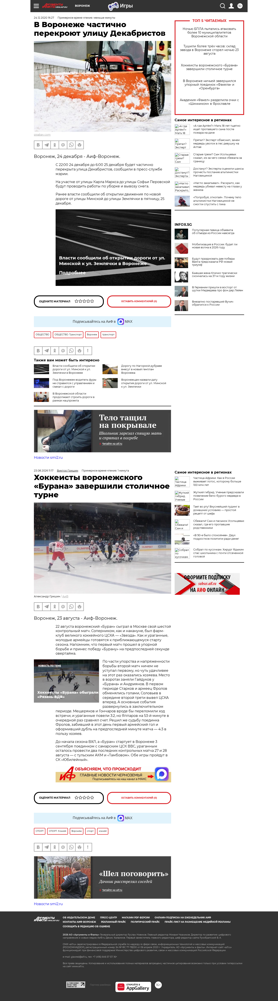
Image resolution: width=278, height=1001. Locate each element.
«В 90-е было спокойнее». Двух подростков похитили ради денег (216, 537)
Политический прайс (145, 922)
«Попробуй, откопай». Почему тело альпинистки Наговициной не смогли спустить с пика (217, 201)
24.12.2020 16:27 (44, 17)
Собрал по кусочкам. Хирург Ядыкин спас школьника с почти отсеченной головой (218, 553)
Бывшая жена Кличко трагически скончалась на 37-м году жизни (214, 275)
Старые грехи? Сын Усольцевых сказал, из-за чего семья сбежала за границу (217, 158)
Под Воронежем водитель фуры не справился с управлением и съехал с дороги (74, 383)
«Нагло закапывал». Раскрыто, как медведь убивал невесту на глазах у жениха (217, 186)
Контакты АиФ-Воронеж (79, 922)
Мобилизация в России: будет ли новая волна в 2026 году (214, 246)
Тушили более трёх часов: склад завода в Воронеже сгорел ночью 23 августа (209, 50)
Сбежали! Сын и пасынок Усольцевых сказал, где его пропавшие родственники (218, 524)
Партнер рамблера (100, 984)
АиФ (65, 596)
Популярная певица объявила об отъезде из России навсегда (213, 232)
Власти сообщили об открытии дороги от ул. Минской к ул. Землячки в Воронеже (112, 260)
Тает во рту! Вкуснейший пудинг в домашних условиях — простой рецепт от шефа (216, 510)
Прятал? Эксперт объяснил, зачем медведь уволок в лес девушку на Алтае (216, 143)
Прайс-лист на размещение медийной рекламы (197, 922)
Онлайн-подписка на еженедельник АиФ (183, 917)
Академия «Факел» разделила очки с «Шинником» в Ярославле (209, 102)
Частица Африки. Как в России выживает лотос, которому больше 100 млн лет (217, 481)
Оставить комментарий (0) (139, 301)
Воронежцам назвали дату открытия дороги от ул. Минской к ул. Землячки (143, 383)
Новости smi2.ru (48, 457)
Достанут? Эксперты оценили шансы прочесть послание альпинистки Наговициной (218, 172)
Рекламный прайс (113, 922)
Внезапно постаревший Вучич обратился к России (212, 303)
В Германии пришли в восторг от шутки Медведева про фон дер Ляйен (217, 289)
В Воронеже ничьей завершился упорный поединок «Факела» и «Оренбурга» (209, 84)
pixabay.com (42, 134)
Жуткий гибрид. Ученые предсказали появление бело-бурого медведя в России (218, 496)
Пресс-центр (108, 917)
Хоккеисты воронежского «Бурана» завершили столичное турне (209, 67)
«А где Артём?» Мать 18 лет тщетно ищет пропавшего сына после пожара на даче (216, 129)
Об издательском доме (79, 917)
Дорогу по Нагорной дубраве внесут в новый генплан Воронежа (141, 369)
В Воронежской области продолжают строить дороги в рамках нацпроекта (73, 397)
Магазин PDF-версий (136, 917)
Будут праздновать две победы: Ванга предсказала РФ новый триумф (213, 261)
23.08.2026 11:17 (43, 470)
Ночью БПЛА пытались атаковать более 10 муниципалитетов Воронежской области (209, 32)
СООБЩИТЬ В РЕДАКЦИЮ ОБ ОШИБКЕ (86, 926)
